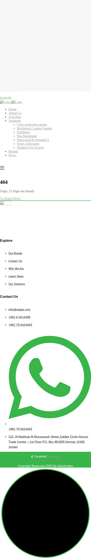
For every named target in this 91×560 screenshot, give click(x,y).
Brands (13, 151)
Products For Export (30, 147)
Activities (14, 117)
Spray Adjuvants (28, 143)
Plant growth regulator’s (33, 140)
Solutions (14, 120)
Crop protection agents (32, 124)
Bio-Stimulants (27, 136)
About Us (15, 113)
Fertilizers (23, 132)
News (12, 155)
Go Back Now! (11, 198)
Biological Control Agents (34, 128)
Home (12, 109)
